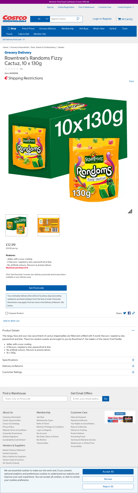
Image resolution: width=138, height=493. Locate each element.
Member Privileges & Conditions (50, 427)
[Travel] (12, 34)
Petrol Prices (28, 28)
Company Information (12, 417)
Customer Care (79, 412)
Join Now (40, 417)
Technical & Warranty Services (83, 440)
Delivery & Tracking (79, 430)
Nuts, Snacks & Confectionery (43, 47)
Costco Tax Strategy (11, 423)
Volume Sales (42, 443)
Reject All (108, 486)
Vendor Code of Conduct (13, 460)
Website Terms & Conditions (15, 430)
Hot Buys (84, 28)
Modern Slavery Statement (14, 450)
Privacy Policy (8, 427)
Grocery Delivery (47, 28)
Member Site (40, 34)
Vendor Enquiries (10, 453)
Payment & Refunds (79, 420)
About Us (8, 412)
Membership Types (45, 420)
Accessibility (76, 446)
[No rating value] (12, 69)
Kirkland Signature (10, 436)
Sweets (61, 47)
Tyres (124, 28)
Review (108, 479)
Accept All (108, 471)
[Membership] (74, 28)
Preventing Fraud (78, 436)
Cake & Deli (23, 34)
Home (5, 47)
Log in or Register (44, 430)
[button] (79, 18)
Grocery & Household (19, 47)
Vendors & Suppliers (14, 445)
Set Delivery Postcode (12, 39)
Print (131, 81)
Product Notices (77, 433)
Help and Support (78, 417)
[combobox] (39, 18)
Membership (68, 28)
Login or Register (102, 18)
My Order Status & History (48, 436)
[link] (124, 313)
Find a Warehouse (14, 393)
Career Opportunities (12, 420)
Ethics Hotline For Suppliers (14, 456)
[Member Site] (46, 34)
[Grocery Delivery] (56, 28)
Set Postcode (36, 287)
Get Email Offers (81, 393)
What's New (99, 28)
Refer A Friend (43, 423)
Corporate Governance (12, 433)
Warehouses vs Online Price (82, 443)
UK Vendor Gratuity (11, 463)
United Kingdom (125, 7)
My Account (42, 433)
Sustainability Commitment (14, 440)
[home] (15, 18)
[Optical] (116, 28)
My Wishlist (41, 440)
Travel (9, 34)
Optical (112, 28)
